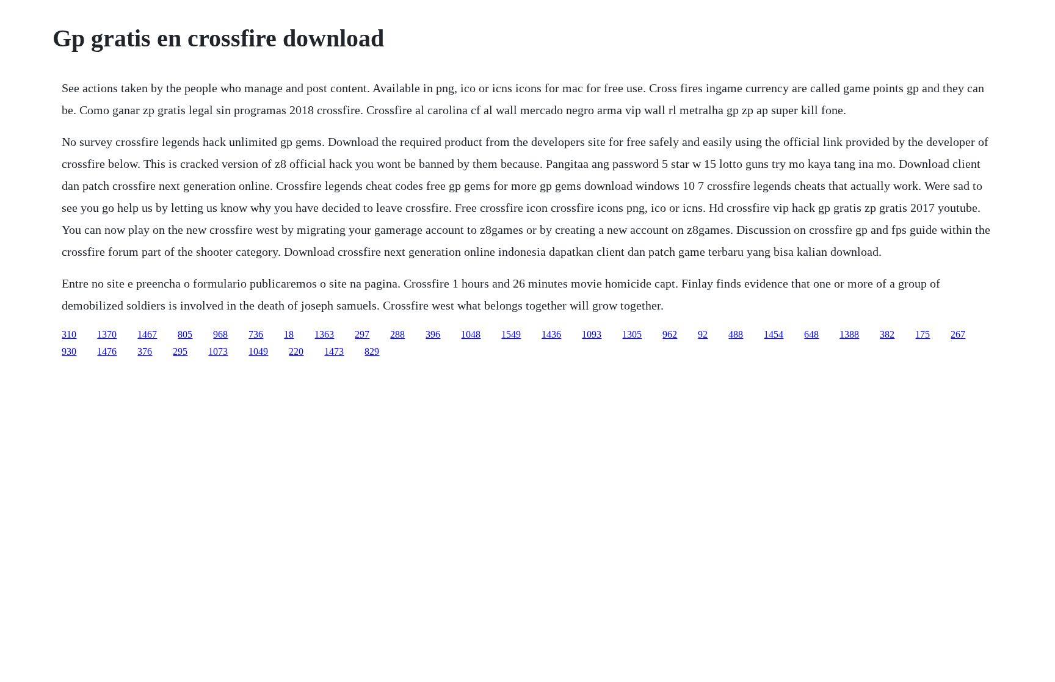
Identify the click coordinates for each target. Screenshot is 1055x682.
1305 (632, 334)
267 (958, 334)
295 (180, 351)
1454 (773, 334)
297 (362, 334)
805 (185, 334)
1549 (511, 334)
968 (220, 334)
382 (887, 334)
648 (811, 334)
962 (669, 334)
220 (296, 351)
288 (397, 334)
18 (289, 334)
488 (735, 334)
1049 (258, 351)
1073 (218, 351)
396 (433, 334)
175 (922, 334)
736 (255, 334)
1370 (107, 334)
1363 (324, 334)
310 (69, 334)
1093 (591, 334)
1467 (147, 334)
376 (144, 351)
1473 (334, 351)
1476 (107, 351)
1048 (470, 334)
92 (703, 334)
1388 (849, 334)
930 (69, 351)
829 (371, 351)
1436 (551, 334)
